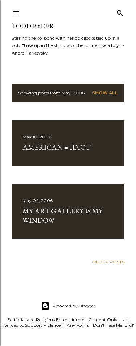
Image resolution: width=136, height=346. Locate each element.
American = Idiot (56, 147)
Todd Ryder (33, 26)
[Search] (120, 11)
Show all (105, 93)
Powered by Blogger (74, 306)
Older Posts (108, 262)
